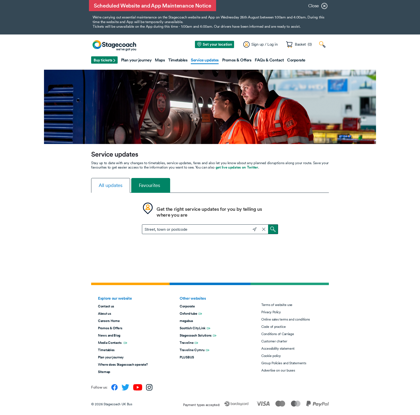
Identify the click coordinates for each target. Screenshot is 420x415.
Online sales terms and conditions (285, 319)
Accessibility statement (278, 348)
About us (104, 313)
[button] (104, 60)
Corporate (187, 306)
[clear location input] (264, 229)
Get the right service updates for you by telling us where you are (209, 212)
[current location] (252, 229)
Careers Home (109, 321)
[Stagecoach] (114, 46)
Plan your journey (111, 357)
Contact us (106, 306)
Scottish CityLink (193, 328)
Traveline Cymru (192, 350)
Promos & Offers (110, 328)
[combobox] (210, 229)
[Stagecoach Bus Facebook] (114, 387)
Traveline (186, 342)
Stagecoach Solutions (196, 335)
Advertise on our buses (278, 370)
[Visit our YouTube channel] (137, 387)
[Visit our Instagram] (149, 387)
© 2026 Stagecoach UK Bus (111, 404)
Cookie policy (271, 356)
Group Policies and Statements (283, 363)
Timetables (106, 350)
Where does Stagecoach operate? (123, 364)
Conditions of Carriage (277, 334)
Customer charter (274, 341)
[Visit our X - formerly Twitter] (125, 387)
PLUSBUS (187, 357)
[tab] (110, 185)
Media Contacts (110, 342)
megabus (186, 321)
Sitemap (104, 372)
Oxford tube (188, 313)
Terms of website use (276, 305)
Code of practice (273, 326)
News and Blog (109, 335)
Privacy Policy (271, 312)
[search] (273, 229)
